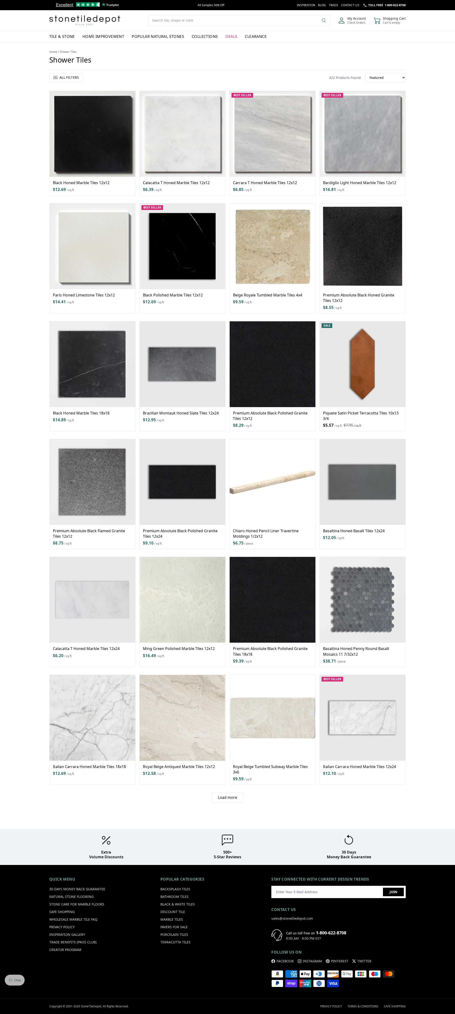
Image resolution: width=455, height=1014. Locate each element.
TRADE (333, 5)
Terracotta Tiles (175, 942)
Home (53, 52)
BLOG (322, 5)
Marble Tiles (171, 919)
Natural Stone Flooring (71, 896)
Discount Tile (172, 911)
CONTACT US (350, 5)
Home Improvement (103, 36)
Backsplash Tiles (175, 889)
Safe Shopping (62, 911)
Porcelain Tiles (174, 934)
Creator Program (65, 949)
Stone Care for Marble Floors (76, 904)
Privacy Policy (62, 927)
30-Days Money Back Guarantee (77, 889)
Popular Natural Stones (158, 36)
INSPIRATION (306, 5)
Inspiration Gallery (67, 934)
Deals (231, 36)
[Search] (325, 20)
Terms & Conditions (363, 1006)
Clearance (256, 36)
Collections (205, 36)
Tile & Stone (62, 36)
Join (393, 892)
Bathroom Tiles (174, 896)
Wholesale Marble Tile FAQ (73, 919)
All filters (69, 77)
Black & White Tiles (177, 904)
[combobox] (239, 20)
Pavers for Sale (174, 927)
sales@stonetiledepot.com (292, 918)
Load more (227, 797)
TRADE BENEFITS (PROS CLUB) (72, 942)
